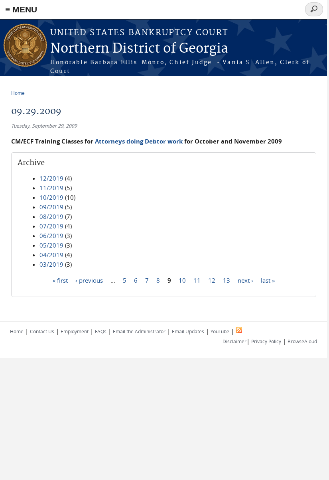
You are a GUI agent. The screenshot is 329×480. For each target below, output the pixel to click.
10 (182, 280)
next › (245, 280)
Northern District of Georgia (139, 49)
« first (60, 280)
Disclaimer (234, 341)
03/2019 (51, 264)
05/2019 (51, 245)
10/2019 (51, 197)
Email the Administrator (139, 331)
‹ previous (89, 280)
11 (197, 280)
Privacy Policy (266, 341)
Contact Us (42, 331)
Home (18, 93)
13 (226, 280)
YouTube (220, 331)
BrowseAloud (302, 341)
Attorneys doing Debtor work (139, 141)
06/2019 (51, 236)
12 (211, 280)
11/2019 (51, 188)
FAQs (100, 331)
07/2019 (51, 226)
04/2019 (51, 255)
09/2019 (51, 207)
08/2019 (51, 216)
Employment (75, 331)
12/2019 (51, 178)
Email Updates (188, 331)
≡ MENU (21, 9)
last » (268, 280)
